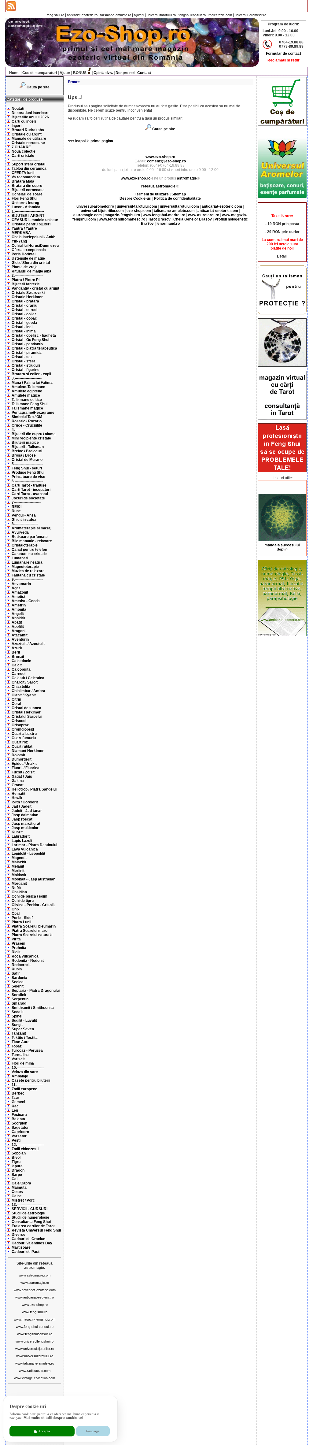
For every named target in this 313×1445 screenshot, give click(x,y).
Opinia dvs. (103, 73)
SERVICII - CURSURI (29, 1209)
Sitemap (178, 194)
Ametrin (19, 605)
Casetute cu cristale (29, 554)
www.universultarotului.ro (34, 1356)
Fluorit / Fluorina (25, 768)
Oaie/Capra (21, 1183)
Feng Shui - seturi (27, 468)
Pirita (16, 939)
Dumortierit (21, 759)
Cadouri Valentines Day (32, 1243)
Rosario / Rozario (27, 421)
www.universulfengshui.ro (34, 1341)
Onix (16, 909)
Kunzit (17, 832)
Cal (14, 1179)
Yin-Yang (19, 241)
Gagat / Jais (22, 776)
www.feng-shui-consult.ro (34, 1326)
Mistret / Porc (23, 1200)
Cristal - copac (24, 318)
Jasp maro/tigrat (26, 823)
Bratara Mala (23, 181)
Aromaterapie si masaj (31, 528)
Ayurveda (20, 532)
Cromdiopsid (23, 729)
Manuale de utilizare (29, 138)
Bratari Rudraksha (28, 130)
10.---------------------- (28, 1067)
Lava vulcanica (25, 849)
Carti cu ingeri (24, 121)
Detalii (282, 256)
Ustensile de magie (28, 258)
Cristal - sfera (23, 361)
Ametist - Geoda (26, 601)
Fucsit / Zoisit (23, 772)
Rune (16, 511)
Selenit (18, 986)
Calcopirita (21, 669)
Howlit (17, 798)
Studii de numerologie (30, 1217)
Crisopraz (20, 725)
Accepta (44, 1431)
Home (14, 73)
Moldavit (19, 875)
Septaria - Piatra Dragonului (36, 990)
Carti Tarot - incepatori (31, 489)
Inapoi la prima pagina (93, 141)
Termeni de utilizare (152, 194)
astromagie (187, 178)
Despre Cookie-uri (135, 198)
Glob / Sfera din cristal (31, 263)
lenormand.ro (168, 223)
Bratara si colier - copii (31, 374)
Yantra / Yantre (24, 228)
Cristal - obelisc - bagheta (34, 335)
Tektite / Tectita (25, 1038)
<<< (71, 141)
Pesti (16, 1140)
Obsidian (19, 892)
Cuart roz (20, 742)
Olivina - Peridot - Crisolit (33, 905)
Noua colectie (23, 151)
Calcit (17, 665)
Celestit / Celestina (28, 678)
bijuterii (139, 15)
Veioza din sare (25, 1072)
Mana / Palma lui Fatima (32, 382)
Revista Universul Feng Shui (36, 1230)
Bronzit (18, 656)
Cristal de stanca (26, 708)
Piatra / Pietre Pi (25, 280)
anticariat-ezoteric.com (222, 206)
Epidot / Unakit (24, 763)
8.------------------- (25, 524)
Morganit (19, 883)
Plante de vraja (25, 267)
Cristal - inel (22, 327)
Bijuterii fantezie (26, 284)
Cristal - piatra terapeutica (34, 348)
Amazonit (20, 592)
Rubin (17, 969)
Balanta (18, 1119)
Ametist (18, 597)
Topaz (17, 1046)
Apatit (17, 622)
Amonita (19, 609)
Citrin (16, 699)
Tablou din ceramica (29, 168)
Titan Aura (21, 1042)
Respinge (93, 1431)
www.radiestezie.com (34, 1371)
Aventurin (20, 639)
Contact (144, 73)
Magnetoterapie (25, 567)
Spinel (17, 1016)
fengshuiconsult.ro (192, 15)
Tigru (16, 1162)
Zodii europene (24, 1089)
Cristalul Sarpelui (27, 716)
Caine (17, 1196)
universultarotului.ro (161, 15)
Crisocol (19, 721)
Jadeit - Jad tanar (27, 811)
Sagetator (20, 1127)
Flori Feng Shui (24, 198)
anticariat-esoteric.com (217, 211)
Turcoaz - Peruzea (27, 1050)
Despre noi (125, 73)
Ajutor (65, 73)
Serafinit (19, 995)
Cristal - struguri (26, 365)
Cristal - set (22, 357)
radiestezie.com (220, 15)
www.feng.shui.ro (34, 1312)
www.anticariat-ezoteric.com (35, 1290)
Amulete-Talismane (28, 387)
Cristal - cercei (24, 310)
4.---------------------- (27, 430)
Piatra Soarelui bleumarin (34, 926)
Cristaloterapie (25, 545)
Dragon (18, 1170)
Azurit (17, 648)
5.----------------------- (27, 464)
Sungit (17, 1025)
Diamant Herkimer (28, 751)
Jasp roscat (22, 819)
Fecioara (19, 1115)
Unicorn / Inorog (25, 203)
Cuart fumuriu (24, 738)
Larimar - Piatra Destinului (34, 845)
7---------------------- (26, 502)
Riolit (16, 952)
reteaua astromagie (158, 186)
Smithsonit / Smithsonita (33, 1008)
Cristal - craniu (24, 305)
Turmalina (20, 1055)
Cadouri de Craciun (28, 1239)
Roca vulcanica (25, 956)
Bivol (16, 1157)
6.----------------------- (27, 481)
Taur (15, 1097)
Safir (16, 973)
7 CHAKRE (21, 147)
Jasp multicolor (25, 828)
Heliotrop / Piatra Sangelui (34, 789)
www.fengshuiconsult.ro (34, 1334)
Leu (15, 1110)
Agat (16, 588)
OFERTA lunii (23, 173)
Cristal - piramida (27, 352)
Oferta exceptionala (29, 250)
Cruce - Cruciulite (27, 425)
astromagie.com (87, 215)
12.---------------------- (28, 1145)
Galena (18, 781)
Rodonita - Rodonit (28, 960)
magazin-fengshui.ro (122, 215)
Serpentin (20, 999)
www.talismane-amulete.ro (34, 1363)
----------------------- (26, 160)
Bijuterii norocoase (28, 190)
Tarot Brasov (159, 219)
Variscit (18, 1059)
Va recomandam (26, 177)
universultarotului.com (179, 206)
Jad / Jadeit (21, 806)
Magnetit (19, 858)
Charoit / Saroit (25, 682)
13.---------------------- (28, 1204)
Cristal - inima (24, 331)
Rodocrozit (21, 965)
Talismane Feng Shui (29, 404)
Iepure (17, 1166)
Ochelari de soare (27, 194)
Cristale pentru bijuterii (31, 224)
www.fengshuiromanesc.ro (122, 219)
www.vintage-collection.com (34, 1378)
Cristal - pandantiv (27, 344)
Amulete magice (26, 395)
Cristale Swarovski (28, 293)
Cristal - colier (24, 314)
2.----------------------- (27, 275)
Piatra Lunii (21, 922)
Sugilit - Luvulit (24, 1020)
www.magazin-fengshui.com (34, 1319)
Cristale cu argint (27, 134)
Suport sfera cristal (28, 164)
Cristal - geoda (24, 322)
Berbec (18, 1093)
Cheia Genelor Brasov (192, 219)
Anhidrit (18, 618)
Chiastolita (21, 686)
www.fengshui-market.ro (164, 215)
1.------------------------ (28, 211)
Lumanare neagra (27, 562)
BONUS (80, 73)
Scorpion (19, 1123)
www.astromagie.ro (34, 1282)
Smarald (19, 1003)
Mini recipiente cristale (31, 438)
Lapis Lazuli (22, 841)
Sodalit (18, 1012)
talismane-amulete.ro (115, 15)
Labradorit (21, 836)
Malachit (19, 862)
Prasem (18, 943)
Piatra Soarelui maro (29, 930)
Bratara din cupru (27, 185)
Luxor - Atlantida (26, 207)
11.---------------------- (27, 1085)
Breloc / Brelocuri (27, 451)
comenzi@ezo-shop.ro (166, 161)
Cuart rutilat (22, 746)
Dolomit (18, 755)
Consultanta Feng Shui (31, 1222)
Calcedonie (21, 661)
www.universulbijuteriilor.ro (34, 1349)
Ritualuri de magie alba (31, 271)
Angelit (18, 614)
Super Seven (23, 1029)
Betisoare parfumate (30, 537)
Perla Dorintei (23, 254)
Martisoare (21, 1247)
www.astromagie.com (34, 1275)
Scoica (18, 982)
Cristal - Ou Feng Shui (30, 340)
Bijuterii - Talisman (28, 447)
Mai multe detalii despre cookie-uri (53, 1418)
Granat (18, 785)
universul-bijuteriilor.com (102, 211)
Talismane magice (27, 408)
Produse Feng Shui (28, 472)
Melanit (18, 866)
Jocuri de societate (28, 498)
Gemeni (18, 1102)
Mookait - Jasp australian (33, 879)
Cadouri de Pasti (26, 1252)
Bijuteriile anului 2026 (30, 117)
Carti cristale (23, 156)
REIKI (16, 507)
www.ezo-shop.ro (35, 1304)
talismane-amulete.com (174, 211)
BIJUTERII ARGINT (28, 215)
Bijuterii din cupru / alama (34, 434)
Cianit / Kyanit (24, 695)
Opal (16, 913)
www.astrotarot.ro (203, 215)
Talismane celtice (27, 400)
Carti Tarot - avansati (30, 494)
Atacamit (20, 635)
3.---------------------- (27, 378)
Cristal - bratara (25, 301)
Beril (16, 652)
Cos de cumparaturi (39, 73)
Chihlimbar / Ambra (28, 691)
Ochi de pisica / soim (29, 896)
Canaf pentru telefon (29, 549)
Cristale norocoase (28, 143)
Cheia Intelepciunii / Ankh (33, 237)
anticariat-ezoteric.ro (82, 15)
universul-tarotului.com (137, 206)
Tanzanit (19, 1033)
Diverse (18, 1234)
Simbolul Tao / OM (27, 417)
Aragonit (19, 631)
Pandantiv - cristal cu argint (35, 288)
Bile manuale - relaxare (32, 541)
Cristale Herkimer (27, 297)
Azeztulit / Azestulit (28, 644)
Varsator (19, 1136)
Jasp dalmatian (25, 815)
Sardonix (19, 978)
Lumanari (20, 558)
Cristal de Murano (27, 460)
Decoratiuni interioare (31, 113)
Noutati (18, 108)
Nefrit (16, 888)
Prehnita (19, 948)
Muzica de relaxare (28, 571)
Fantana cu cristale (28, 575)
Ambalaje (20, 1076)
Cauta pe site (38, 87)
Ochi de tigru (23, 900)
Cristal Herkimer (26, 712)
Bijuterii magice (25, 442)
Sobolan (19, 1153)
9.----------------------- (27, 579)
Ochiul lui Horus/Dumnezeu (35, 245)
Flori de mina (23, 1063)
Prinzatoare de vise (28, 477)
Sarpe (17, 1175)
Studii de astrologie (28, 1213)
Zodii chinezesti (25, 1149)
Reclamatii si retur (283, 60)
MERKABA (21, 233)
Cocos (17, 1192)
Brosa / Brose (24, 455)
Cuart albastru (24, 734)
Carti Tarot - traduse (29, 485)
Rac (15, 1106)
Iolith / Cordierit (25, 802)
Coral (16, 704)
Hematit (18, 793)
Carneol (18, 674)
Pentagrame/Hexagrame (33, 412)
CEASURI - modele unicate (35, 220)
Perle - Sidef (22, 918)
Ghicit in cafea (24, 519)
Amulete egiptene (27, 391)
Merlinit (18, 871)
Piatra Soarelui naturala (32, 935)
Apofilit (18, 626)
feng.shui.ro (55, 15)
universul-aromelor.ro (250, 15)
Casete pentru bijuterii (31, 1080)
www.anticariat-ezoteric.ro (34, 1297)
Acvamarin (21, 584)
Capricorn (20, 1132)
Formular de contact (283, 53)
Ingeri (16, 126)
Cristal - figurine (25, 370)
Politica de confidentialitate (177, 198)
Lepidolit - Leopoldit (28, 853)
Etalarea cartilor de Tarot (33, 1226)
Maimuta (19, 1187)
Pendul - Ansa (24, 515)
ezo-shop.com (139, 211)
